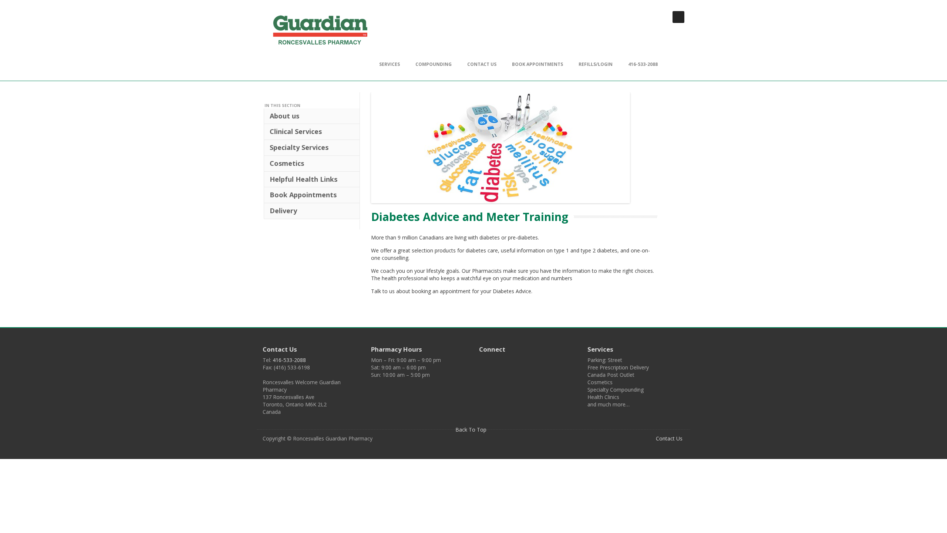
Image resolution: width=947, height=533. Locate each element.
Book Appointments (537, 64)
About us (284, 115)
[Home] (320, 31)
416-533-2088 (643, 64)
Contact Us (481, 64)
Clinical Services (296, 131)
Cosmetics (287, 163)
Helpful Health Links (303, 179)
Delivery (283, 210)
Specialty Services (299, 147)
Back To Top (471, 429)
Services (389, 64)
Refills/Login (596, 64)
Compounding (433, 64)
